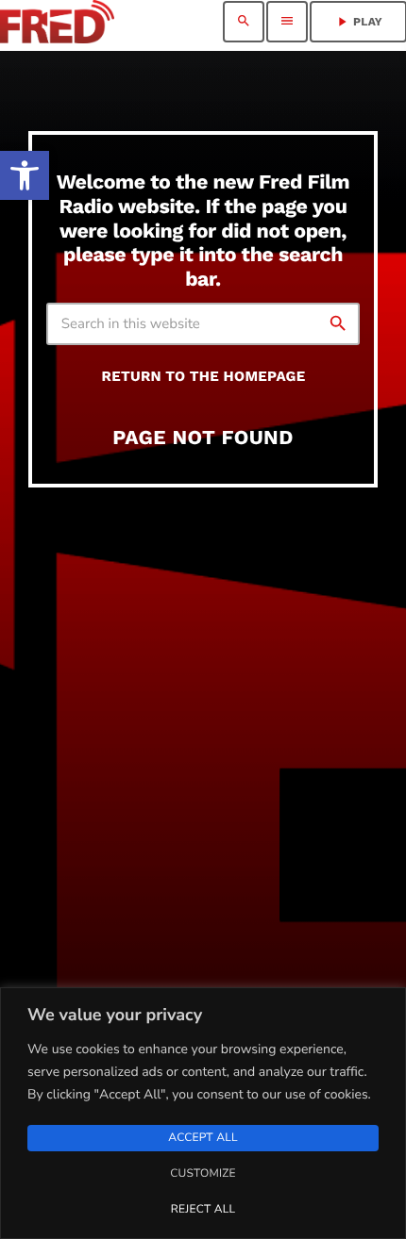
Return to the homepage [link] (204, 376)
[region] (203, 1113)
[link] (24, 175)
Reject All (203, 1209)
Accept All (202, 1138)
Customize (202, 1173)
